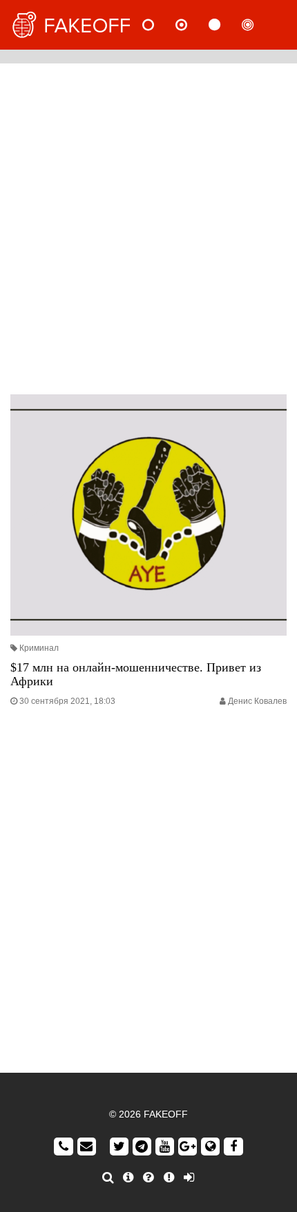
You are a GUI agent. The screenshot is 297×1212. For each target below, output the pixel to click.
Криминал (39, 648)
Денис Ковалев (257, 701)
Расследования (259, 24)
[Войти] (189, 1177)
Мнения (192, 24)
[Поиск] (108, 1177)
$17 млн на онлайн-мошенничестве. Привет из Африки (135, 674)
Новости (159, 24)
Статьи (225, 24)
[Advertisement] (148, 225)
